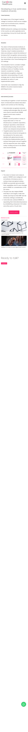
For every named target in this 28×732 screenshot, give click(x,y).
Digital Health (4, 220)
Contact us (4, 263)
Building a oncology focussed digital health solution (13, 247)
